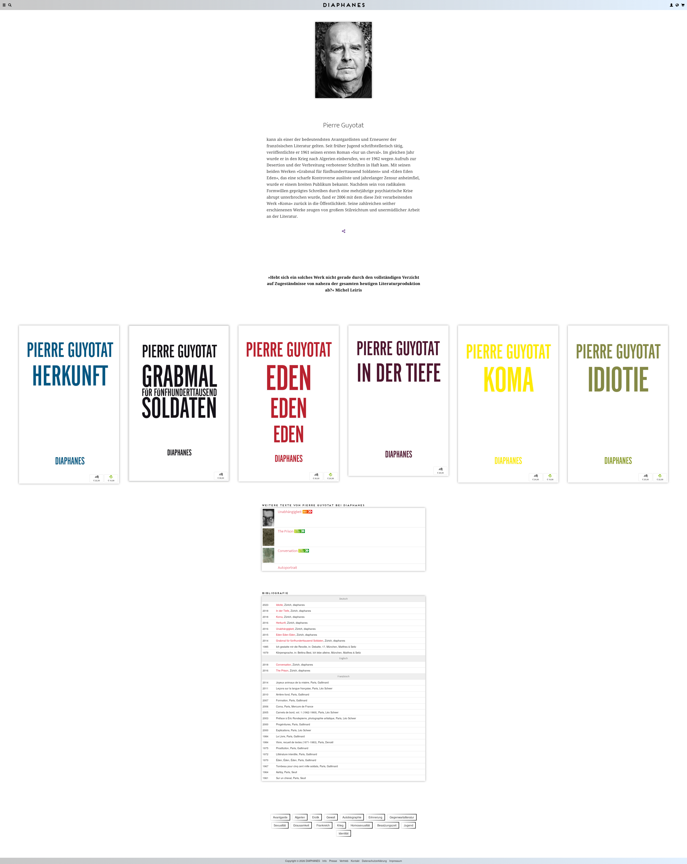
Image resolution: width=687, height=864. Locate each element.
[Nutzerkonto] (671, 5)
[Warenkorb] (682, 5)
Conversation (288, 551)
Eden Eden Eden (285, 634)
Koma (279, 617)
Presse (333, 861)
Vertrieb (344, 861)
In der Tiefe (282, 610)
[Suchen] (9, 5)
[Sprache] (677, 5)
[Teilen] (343, 231)
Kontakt (355, 861)
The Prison (286, 531)
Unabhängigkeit (290, 512)
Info (324, 861)
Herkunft (281, 622)
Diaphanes (343, 5)
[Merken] (21, 328)
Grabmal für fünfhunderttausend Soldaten (299, 640)
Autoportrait (287, 567)
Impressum (395, 861)
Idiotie (279, 605)
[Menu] (4, 5)
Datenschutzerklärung (374, 861)
